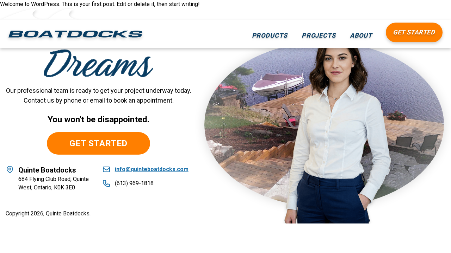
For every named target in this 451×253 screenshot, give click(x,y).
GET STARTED (98, 143)
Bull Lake (319, 92)
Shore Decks (275, 120)
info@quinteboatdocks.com (152, 169)
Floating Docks (277, 64)
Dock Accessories (282, 134)
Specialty (270, 148)
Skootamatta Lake (331, 50)
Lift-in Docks (275, 50)
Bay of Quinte (325, 106)
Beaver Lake (324, 64)
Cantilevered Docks (284, 78)
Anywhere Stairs (280, 106)
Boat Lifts (271, 92)
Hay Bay (317, 78)
